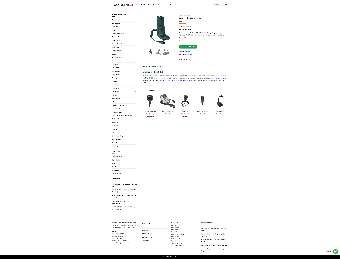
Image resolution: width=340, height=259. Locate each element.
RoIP (113, 132)
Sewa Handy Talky (117, 136)
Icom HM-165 (185, 111)
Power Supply (116, 108)
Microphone (116, 102)
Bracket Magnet (117, 57)
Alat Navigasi (116, 23)
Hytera (114, 163)
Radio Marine (116, 119)
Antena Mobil (116, 40)
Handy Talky (115, 91)
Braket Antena (116, 61)
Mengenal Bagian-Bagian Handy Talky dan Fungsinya (123, 208)
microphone (163, 75)
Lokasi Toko (170, 5)
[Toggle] (136, 91)
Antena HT (115, 37)
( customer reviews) (185, 26)
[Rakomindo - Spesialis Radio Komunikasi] (122, 5)
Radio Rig (115, 122)
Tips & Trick (115, 170)
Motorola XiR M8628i (168, 80)
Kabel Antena (116, 98)
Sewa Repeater (116, 139)
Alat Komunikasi (117, 156)
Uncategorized (116, 173)
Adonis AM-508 (220, 111)
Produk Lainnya (117, 112)
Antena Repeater (117, 50)
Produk (143, 5)
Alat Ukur (115, 26)
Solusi (114, 167)
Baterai (114, 54)
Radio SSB (115, 126)
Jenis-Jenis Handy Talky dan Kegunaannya (120, 202)
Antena (114, 30)
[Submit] (226, 4)
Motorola (187, 59)
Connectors (115, 67)
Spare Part (115, 146)
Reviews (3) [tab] (160, 66)
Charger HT (115, 64)
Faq (163, 5)
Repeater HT (116, 129)
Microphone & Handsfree (119, 105)
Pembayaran (145, 240)
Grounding (115, 85)
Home (137, 5)
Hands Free (115, 88)
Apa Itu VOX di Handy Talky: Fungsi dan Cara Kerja (124, 191)
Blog (159, 5)
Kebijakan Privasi (147, 237)
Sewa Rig (114, 143)
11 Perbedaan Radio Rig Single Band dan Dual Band (124, 196)
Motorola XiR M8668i (185, 80)
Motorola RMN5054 (202, 111)
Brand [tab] (153, 66)
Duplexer (115, 81)
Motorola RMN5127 (167, 111)
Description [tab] (146, 66)
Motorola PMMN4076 (150, 111)
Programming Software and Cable (122, 115)
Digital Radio (116, 71)
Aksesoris (115, 20)
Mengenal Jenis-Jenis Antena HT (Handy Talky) (124, 185)
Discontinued (116, 74)
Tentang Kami (152, 5)
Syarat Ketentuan (147, 233)
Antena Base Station (118, 33)
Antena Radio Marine (118, 44)
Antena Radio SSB (117, 47)
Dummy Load (116, 78)
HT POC (114, 95)
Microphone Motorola (187, 54)
